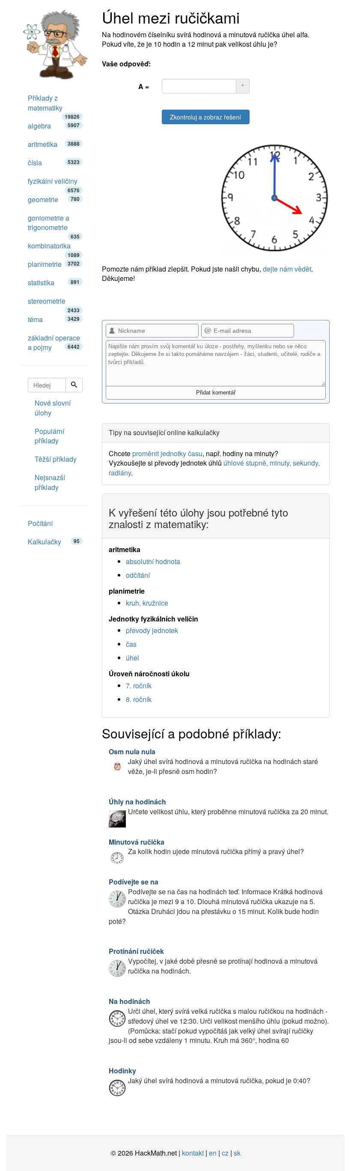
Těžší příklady (56, 459)
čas (131, 644)
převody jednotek (152, 630)
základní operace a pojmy (54, 342)
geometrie (54, 199)
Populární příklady (49, 436)
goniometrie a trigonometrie (54, 225)
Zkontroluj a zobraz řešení (205, 117)
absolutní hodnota (153, 561)
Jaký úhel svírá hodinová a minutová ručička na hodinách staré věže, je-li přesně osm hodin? (213, 761)
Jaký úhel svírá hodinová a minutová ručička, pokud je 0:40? (209, 1075)
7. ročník (139, 685)
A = (143, 86)
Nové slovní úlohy (53, 408)
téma (54, 319)
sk (237, 1153)
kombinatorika (54, 248)
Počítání (40, 523)
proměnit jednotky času (167, 453)
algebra (54, 126)
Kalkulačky (54, 542)
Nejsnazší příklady (50, 482)
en (213, 1153)
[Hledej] (74, 385)
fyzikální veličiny (54, 183)
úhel (132, 658)
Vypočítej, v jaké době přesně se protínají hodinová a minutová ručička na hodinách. (213, 961)
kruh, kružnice (147, 603)
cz (225, 1153)
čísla (54, 162)
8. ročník (139, 699)
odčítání (138, 575)
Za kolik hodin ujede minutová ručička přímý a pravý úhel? (206, 847)
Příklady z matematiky (54, 105)
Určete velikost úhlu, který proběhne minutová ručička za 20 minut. (218, 806)
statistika (54, 282)
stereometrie (54, 303)
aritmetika (54, 144)
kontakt (193, 1153)
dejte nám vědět (287, 269)
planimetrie (54, 264)
